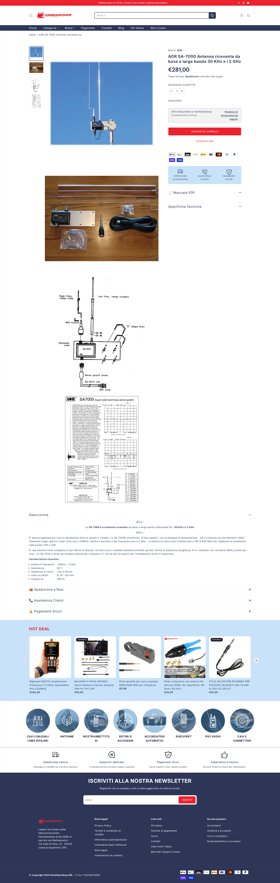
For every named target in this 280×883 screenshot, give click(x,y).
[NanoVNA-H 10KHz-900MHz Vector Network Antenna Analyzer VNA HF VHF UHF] (95, 657)
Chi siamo (156, 825)
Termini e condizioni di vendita (108, 832)
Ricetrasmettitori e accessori (223, 841)
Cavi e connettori (217, 836)
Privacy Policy (103, 825)
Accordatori (214, 825)
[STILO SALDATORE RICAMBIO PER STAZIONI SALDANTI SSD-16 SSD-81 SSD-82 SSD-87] (230, 657)
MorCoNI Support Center (165, 851)
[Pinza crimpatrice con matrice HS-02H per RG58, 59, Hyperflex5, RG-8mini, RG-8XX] (185, 657)
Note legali (101, 850)
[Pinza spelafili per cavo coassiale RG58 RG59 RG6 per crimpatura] (140, 657)
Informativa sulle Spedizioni (111, 839)
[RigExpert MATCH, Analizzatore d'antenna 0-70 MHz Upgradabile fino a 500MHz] (50, 657)
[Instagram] (243, 3)
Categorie (50, 28)
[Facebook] (239, 3)
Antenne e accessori (219, 830)
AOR (179, 50)
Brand (69, 28)
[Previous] (24, 660)
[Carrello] (248, 15)
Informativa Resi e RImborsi (111, 844)
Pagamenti (88, 28)
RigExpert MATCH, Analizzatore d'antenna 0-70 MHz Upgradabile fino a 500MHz (49, 685)
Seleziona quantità (181, 84)
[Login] (242, 15)
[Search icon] (212, 15)
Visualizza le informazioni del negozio (229, 115)
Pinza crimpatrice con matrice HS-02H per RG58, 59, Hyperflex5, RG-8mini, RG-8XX (184, 685)
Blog (121, 28)
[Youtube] (248, 3)
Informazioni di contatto (108, 855)
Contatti (106, 28)
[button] (31, 15)
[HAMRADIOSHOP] (54, 15)
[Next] (256, 660)
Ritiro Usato (158, 28)
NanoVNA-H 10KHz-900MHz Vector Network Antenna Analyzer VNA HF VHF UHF (94, 685)
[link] (55, 821)
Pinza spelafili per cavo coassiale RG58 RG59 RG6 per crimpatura (138, 683)
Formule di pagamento (164, 830)
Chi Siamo (137, 28)
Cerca (154, 836)
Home (33, 28)
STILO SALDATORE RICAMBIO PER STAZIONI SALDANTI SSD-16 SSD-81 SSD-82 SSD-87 (229, 685)
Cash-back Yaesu (161, 846)
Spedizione (192, 76)
